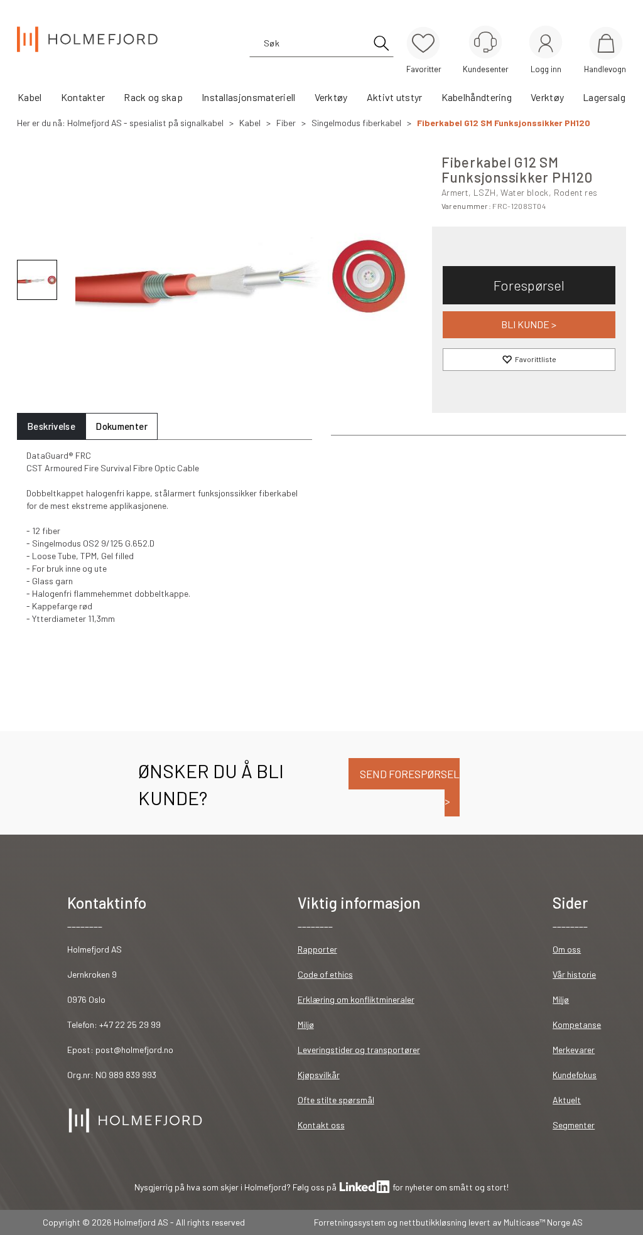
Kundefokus (575, 1074)
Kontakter (83, 97)
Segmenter (574, 1125)
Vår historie (574, 974)
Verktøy (331, 97)
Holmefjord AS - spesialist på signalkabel (145, 122)
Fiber (286, 122)
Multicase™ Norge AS (543, 1222)
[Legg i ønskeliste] (529, 359)
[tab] (51, 426)
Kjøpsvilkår (319, 1074)
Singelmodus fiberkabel (356, 122)
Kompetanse (577, 1024)
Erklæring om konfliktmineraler (356, 999)
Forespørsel (529, 285)
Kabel (30, 97)
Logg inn (546, 44)
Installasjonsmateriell (249, 97)
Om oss (567, 949)
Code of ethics (325, 974)
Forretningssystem (350, 1222)
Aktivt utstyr (395, 97)
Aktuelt (567, 1099)
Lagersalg (604, 97)
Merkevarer (574, 1049)
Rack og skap (153, 97)
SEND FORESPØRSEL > (409, 787)
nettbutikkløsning (433, 1222)
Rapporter (317, 949)
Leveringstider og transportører (359, 1049)
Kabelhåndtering (476, 97)
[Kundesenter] (485, 42)
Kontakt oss (321, 1125)
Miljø (306, 1024)
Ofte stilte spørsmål (336, 1099)
